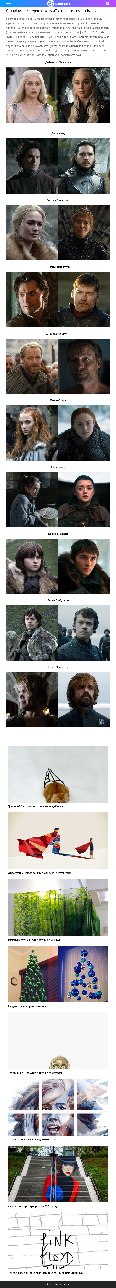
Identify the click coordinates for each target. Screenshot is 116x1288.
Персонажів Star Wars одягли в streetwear (35, 1073)
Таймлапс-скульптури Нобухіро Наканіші (34, 939)
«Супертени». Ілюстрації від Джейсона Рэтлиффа (39, 873)
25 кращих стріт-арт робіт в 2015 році (32, 1206)
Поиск (107, 4)
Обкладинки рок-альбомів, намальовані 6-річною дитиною (45, 1273)
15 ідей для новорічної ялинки (27, 1006)
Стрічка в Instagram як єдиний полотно (33, 1139)
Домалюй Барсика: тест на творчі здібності (36, 806)
